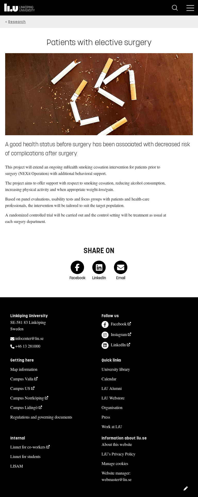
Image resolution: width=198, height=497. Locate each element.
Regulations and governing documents (41, 417)
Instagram (119, 334)
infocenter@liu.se (29, 338)
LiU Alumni (112, 388)
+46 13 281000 (27, 346)
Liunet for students (25, 456)
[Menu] (190, 7)
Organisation (112, 407)
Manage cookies (115, 463)
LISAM (16, 466)
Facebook (119, 323)
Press (106, 417)
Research (17, 22)
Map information (23, 369)
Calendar (109, 378)
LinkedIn (118, 344)
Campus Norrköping (27, 397)
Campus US (20, 388)
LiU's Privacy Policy (118, 453)
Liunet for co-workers (27, 447)
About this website (117, 444)
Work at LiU (112, 426)
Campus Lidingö (24, 407)
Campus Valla (21, 378)
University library (116, 369)
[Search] (175, 7)
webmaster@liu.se (116, 479)
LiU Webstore (113, 397)
